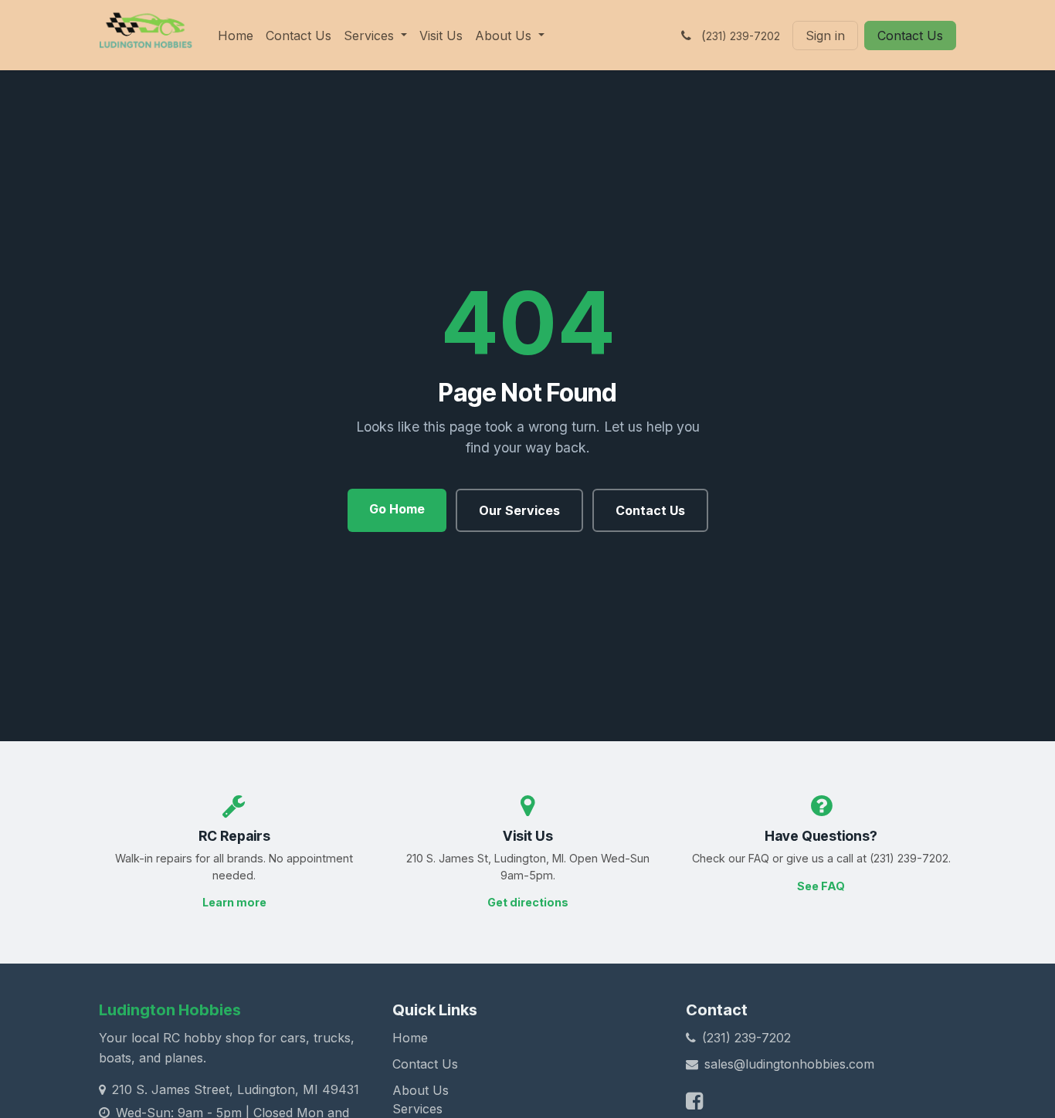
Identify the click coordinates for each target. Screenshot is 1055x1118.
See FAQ (821, 886)
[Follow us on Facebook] (694, 1101)
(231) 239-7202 (746, 1037)
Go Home (397, 509)
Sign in (825, 35)
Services (417, 1108)
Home (410, 1037)
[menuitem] (236, 35)
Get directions (527, 902)
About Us (420, 1090)
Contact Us (910, 35)
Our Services (519, 510)
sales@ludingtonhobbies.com (789, 1064)
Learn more (234, 902)
